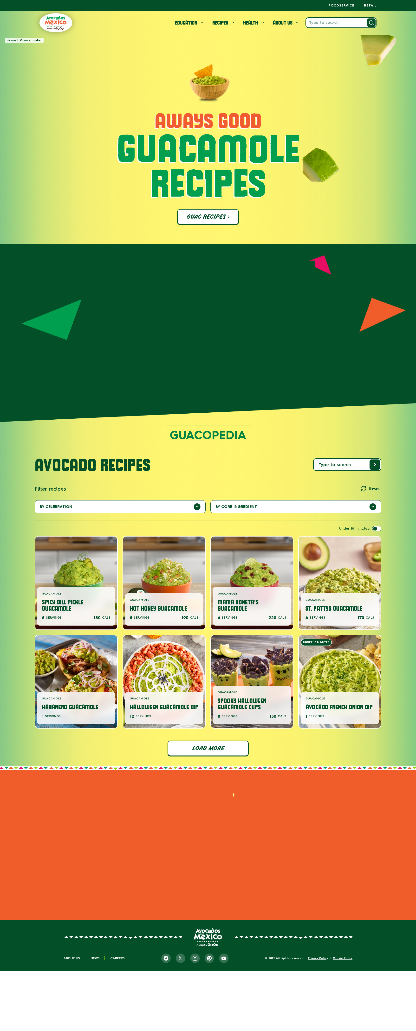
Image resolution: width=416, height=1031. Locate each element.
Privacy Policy (318, 958)
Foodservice (341, 5)
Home (11, 40)
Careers (117, 958)
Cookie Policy (342, 958)
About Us (72, 958)
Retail (370, 5)
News (95, 958)
